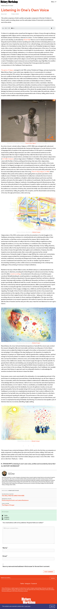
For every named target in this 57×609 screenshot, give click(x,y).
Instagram (6, 517)
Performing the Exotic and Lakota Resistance (15, 500)
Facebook (6, 519)
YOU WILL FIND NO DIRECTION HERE (13, 495)
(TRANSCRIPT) (28, 465)
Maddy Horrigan (36, 232)
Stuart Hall (27, 40)
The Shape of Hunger (8, 505)
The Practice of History (8, 494)
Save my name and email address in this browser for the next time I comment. (26, 566)
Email (5, 556)
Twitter (6, 515)
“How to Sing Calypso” (30, 143)
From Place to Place (7, 5)
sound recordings (15, 274)
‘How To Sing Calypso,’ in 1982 (40, 172)
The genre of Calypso (7, 70)
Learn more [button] (27, 606)
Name (5, 548)
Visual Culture (5, 503)
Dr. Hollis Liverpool (8, 159)
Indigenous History (6, 498)
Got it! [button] (52, 606)
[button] (52, 2)
